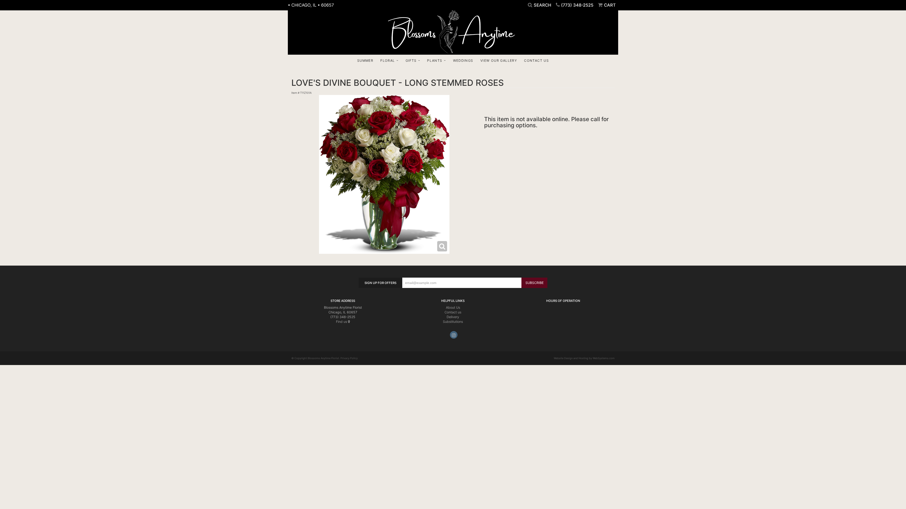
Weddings (463, 60)
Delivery (453, 317)
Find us (342, 322)
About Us (453, 307)
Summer (365, 60)
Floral (387, 60)
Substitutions (453, 322)
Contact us (453, 312)
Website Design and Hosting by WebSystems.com (584, 358)
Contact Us (536, 60)
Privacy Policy (349, 358)
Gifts (411, 60)
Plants (434, 60)
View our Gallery (498, 60)
